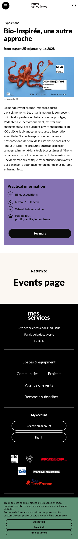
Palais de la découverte (39, 334)
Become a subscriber (41, 396)
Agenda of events (39, 385)
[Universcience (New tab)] (54, 458)
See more (40, 233)
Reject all (39, 527)
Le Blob (39, 341)
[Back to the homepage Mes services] (39, 6)
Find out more (39, 532)
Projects (54, 373)
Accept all (39, 521)
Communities (27, 373)
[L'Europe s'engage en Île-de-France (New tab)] (22, 471)
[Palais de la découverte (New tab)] (29, 459)
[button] (73, 5)
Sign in (39, 437)
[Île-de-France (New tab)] (39, 482)
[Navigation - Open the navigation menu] (5, 5)
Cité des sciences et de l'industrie (39, 328)
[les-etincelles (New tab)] (46, 470)
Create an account (39, 426)
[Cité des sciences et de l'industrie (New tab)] (14, 459)
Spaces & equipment (39, 362)
